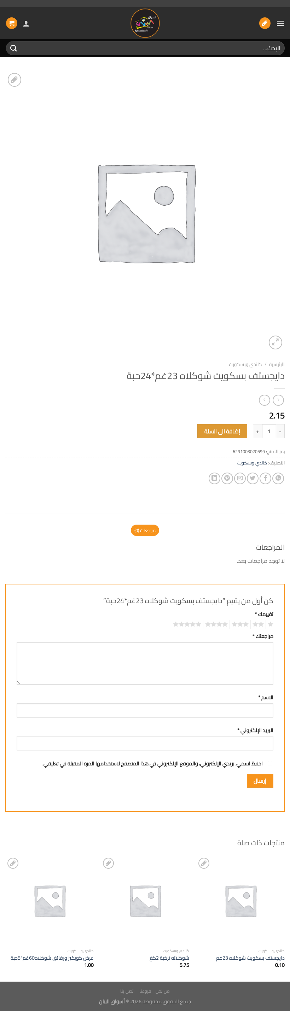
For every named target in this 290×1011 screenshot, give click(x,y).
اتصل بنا (127, 991)
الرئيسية (277, 364)
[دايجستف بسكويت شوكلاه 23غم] (240, 900)
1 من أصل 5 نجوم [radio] (271, 624)
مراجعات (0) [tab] (145, 530)
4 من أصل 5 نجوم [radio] (217, 624)
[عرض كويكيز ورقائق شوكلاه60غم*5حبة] (49, 900)
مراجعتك (263, 636)
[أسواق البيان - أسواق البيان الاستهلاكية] (145, 23)
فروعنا (145, 991)
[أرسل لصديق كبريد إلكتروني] (240, 478)
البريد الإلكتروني (255, 730)
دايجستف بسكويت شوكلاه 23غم (250, 958)
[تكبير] (276, 342)
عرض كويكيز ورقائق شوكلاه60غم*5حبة (52, 958)
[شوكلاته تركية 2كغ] (145, 900)
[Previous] (284, 918)
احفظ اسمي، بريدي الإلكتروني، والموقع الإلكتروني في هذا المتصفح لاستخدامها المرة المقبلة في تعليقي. (152, 763)
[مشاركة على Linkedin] (214, 478)
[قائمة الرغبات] (265, 23)
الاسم (265, 697)
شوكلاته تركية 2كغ (169, 958)
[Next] (5, 918)
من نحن (163, 991)
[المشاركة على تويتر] (253, 478)
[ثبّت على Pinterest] (227, 478)
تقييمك (264, 614)
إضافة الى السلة (222, 431)
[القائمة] (280, 23)
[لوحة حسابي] (26, 23)
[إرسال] (14, 48)
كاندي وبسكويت (245, 364)
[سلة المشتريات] (11, 23)
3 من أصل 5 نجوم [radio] (241, 624)
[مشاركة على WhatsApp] (278, 478)
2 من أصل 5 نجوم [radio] (259, 624)
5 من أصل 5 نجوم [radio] (188, 624)
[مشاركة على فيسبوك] (265, 478)
